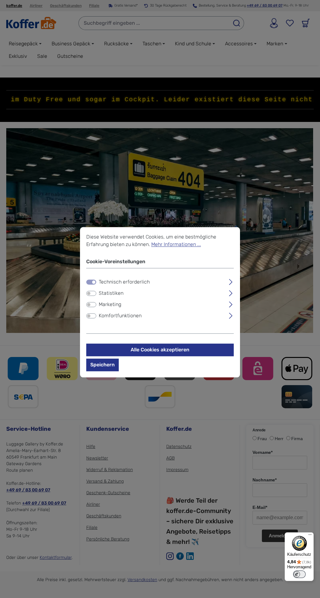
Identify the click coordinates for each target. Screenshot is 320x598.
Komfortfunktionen (120, 316)
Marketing (110, 304)
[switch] (91, 293)
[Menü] (310, 536)
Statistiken (111, 293)
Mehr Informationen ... (176, 244)
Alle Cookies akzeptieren (160, 350)
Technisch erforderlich (124, 282)
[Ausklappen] (231, 281)
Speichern (102, 365)
